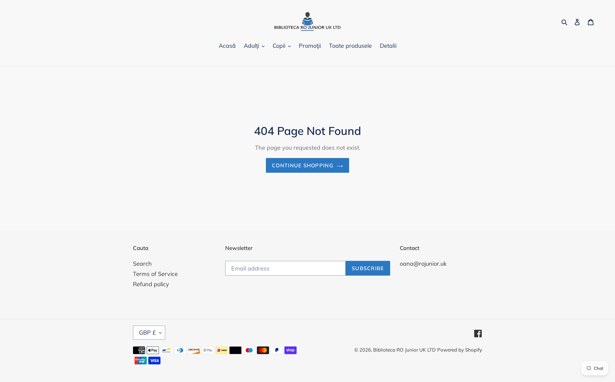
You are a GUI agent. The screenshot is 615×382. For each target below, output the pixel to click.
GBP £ (147, 332)
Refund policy (151, 284)
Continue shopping (302, 165)
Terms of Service (155, 274)
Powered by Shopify (459, 350)
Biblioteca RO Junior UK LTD (404, 350)
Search (142, 263)
